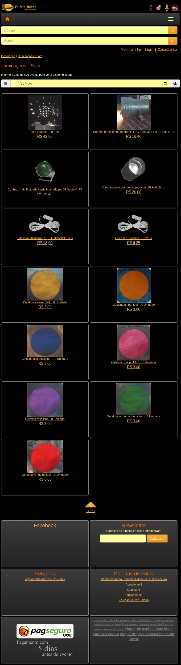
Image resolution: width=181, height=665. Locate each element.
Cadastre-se (167, 49)
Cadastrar (157, 538)
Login (149, 49)
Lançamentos (133, 595)
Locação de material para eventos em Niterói (139, 624)
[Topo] (90, 506)
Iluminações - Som (30, 56)
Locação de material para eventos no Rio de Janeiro (123, 620)
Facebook (45, 525)
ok (172, 30)
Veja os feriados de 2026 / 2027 (45, 579)
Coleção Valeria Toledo (134, 600)
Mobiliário (133, 589)
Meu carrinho (131, 49)
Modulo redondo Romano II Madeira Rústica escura (134, 579)
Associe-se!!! (134, 584)
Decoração (8, 56)
